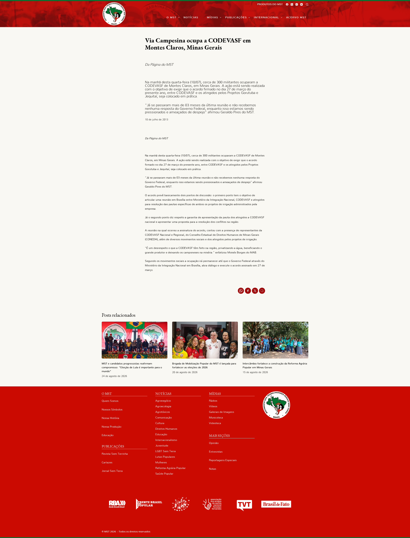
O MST (171, 17)
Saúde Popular (164, 473)
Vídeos (213, 406)
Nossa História (110, 418)
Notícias (191, 17)
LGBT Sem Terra (165, 451)
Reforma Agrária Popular (170, 468)
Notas (212, 468)
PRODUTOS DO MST (270, 4)
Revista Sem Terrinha (115, 453)
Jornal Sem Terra (112, 471)
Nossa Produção (111, 426)
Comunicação (163, 417)
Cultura (159, 423)
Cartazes (107, 462)
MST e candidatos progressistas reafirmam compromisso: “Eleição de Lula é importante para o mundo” (132, 367)
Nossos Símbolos (112, 409)
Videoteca (215, 423)
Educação (107, 435)
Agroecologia (163, 406)
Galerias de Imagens (221, 412)
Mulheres (161, 462)
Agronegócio (163, 400)
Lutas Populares (165, 456)
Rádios (213, 400)
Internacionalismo (166, 440)
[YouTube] (301, 4)
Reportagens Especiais (223, 460)
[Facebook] (287, 4)
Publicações (236, 17)
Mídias (212, 17)
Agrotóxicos (162, 412)
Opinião (213, 443)
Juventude (161, 445)
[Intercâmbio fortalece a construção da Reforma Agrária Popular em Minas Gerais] (275, 340)
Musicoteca (216, 417)
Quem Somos (110, 401)
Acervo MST (296, 17)
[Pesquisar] (307, 4)
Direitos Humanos (166, 428)
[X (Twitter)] (292, 4)
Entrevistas (215, 451)
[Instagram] (296, 4)
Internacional (266, 17)
